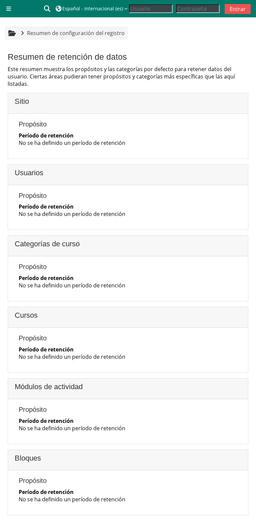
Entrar (238, 9)
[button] (47, 9)
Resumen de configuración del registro (76, 33)
